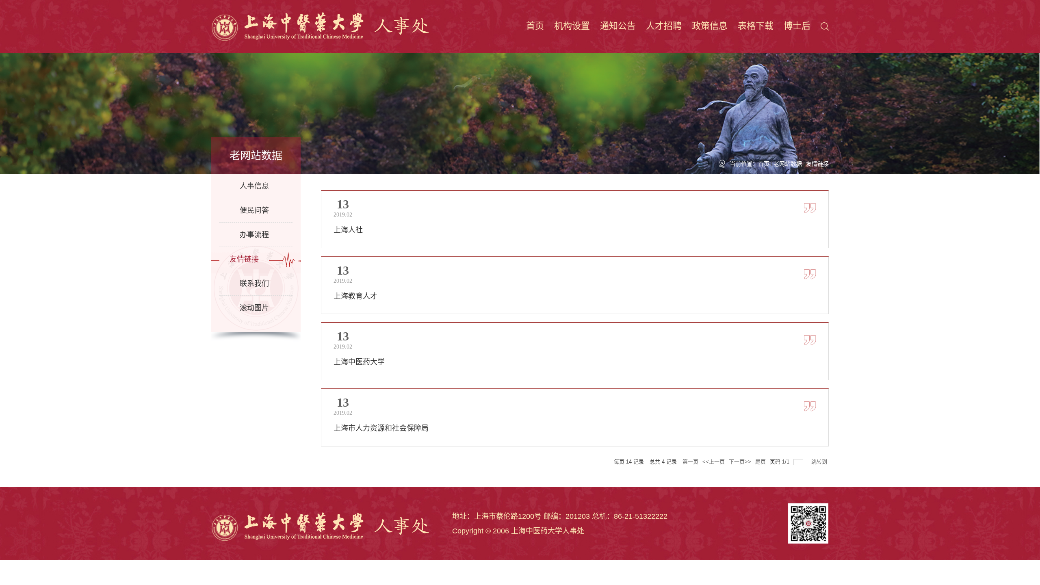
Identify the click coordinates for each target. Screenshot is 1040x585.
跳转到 (820, 462)
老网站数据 (788, 163)
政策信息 (710, 26)
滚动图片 (254, 308)
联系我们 (254, 284)
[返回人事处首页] (321, 26)
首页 (535, 26)
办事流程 (254, 235)
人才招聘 (664, 26)
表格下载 (756, 26)
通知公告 (618, 26)
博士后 (797, 26)
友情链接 (817, 163)
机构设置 (572, 26)
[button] (825, 26)
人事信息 (254, 186)
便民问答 (254, 210)
